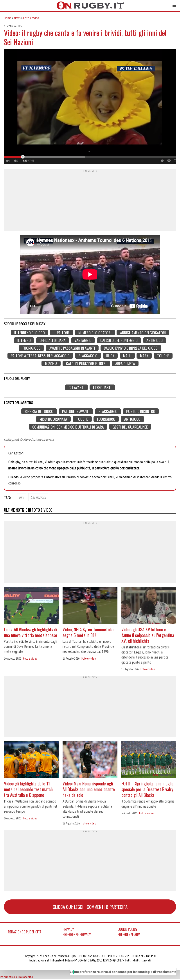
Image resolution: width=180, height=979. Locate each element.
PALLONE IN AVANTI (76, 411)
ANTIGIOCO (154, 340)
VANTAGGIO (83, 340)
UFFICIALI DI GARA (53, 340)
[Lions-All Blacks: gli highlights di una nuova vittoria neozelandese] (31, 606)
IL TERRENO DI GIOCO (29, 333)
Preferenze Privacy (77, 934)
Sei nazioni (38, 497)
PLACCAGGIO (88, 356)
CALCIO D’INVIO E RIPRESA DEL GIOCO (131, 348)
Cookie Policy (127, 929)
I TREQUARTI (102, 387)
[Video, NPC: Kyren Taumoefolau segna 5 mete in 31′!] (90, 606)
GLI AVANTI (76, 387)
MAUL (127, 356)
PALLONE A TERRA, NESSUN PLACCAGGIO (40, 356)
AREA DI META (125, 363)
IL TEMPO (24, 340)
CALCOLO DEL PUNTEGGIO (119, 340)
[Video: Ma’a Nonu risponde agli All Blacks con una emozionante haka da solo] (90, 760)
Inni (21, 497)
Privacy (68, 929)
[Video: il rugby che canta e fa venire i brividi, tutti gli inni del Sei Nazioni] (90, 107)
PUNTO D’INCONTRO (140, 411)
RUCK (110, 356)
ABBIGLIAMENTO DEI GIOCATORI (143, 333)
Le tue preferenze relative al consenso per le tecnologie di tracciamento (123, 972)
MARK (144, 356)
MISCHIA (51, 363)
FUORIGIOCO (31, 348)
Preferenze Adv (128, 934)
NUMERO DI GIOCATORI (94, 333)
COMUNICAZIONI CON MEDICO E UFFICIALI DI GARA (68, 427)
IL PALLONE (61, 333)
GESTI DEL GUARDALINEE (130, 427)
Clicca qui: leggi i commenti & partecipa (90, 906)
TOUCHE (163, 356)
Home (7, 18)
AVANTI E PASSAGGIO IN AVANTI (72, 348)
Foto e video (31, 18)
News (17, 18)
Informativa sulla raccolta (16, 977)
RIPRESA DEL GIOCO (39, 411)
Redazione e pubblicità (24, 931)
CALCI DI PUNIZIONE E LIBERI (86, 363)
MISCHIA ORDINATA (53, 419)
